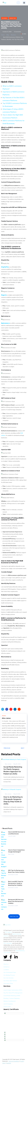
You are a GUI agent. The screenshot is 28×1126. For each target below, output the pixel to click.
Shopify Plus (5, 267)
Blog (7, 35)
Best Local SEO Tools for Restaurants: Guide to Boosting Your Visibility (15, 883)
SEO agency (8, 932)
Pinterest (10, 709)
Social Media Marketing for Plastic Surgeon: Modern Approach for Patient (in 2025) (13, 770)
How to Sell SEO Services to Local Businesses (16, 833)
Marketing (13, 18)
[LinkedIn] (2, 740)
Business (4, 18)
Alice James (8, 764)
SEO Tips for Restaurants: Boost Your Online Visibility (16, 871)
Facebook (6, 709)
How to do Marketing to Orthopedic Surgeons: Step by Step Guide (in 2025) (13, 800)
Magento (4, 295)
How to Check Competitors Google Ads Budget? (16, 851)
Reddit (19, 709)
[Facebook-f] (11, 957)
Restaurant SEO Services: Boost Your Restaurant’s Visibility (16, 901)
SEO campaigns (8, 943)
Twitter (2, 709)
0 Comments (17, 31)
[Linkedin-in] (16, 957)
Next (22, 748)
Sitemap (9, 1063)
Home (3, 35)
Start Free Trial (14, 916)
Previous (7, 748)
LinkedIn (15, 709)
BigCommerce (5, 323)
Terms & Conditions (13, 1061)
